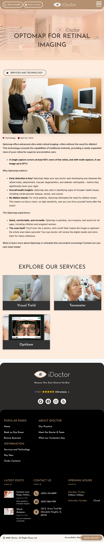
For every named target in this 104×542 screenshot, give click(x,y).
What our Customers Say (52, 438)
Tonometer (78, 305)
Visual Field (26, 305)
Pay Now (8, 455)
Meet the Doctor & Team (51, 432)
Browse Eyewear (12, 438)
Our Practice (45, 426)
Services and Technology (17, 449)
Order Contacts (12, 461)
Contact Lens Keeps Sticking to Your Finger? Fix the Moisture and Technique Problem (23, 493)
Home (7, 426)
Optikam (26, 344)
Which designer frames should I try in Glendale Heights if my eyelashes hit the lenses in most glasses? (23, 511)
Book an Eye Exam (14, 432)
